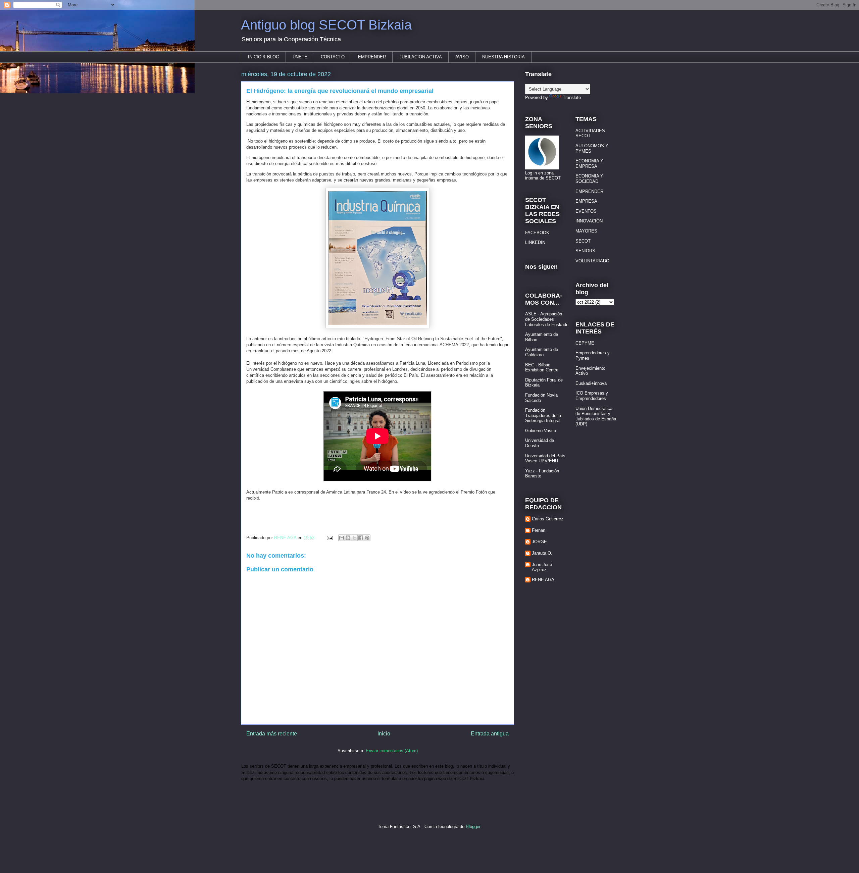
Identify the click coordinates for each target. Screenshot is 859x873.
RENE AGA (543, 579)
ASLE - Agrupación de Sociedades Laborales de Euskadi (546, 319)
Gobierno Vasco (540, 430)
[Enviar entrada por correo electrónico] (329, 537)
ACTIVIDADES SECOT (590, 133)
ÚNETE (300, 56)
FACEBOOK (537, 232)
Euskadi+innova (591, 383)
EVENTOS (586, 211)
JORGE (539, 541)
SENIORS (585, 250)
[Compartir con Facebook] (360, 537)
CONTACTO (333, 56)
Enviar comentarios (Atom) (392, 750)
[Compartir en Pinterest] (367, 537)
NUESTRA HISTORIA (503, 56)
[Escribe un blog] (348, 537)
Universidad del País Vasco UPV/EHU (545, 458)
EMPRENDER (372, 56)
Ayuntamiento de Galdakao (541, 352)
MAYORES (586, 231)
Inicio (383, 733)
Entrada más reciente (271, 733)
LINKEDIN (535, 242)
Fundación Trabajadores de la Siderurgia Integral (543, 415)
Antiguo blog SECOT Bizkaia (326, 24)
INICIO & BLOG (263, 56)
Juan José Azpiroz (542, 567)
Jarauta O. (542, 553)
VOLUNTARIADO (592, 260)
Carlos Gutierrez (547, 518)
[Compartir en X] (354, 537)
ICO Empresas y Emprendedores (591, 396)
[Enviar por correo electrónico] (341, 537)
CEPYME (584, 343)
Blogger (473, 826)
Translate (572, 97)
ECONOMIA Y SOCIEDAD (589, 178)
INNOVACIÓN (589, 220)
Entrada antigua (490, 733)
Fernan (538, 530)
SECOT (583, 241)
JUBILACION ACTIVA (420, 56)
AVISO (462, 56)
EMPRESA (586, 201)
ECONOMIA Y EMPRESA (589, 163)
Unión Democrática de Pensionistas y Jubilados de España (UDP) (595, 416)
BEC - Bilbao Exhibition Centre (541, 367)
